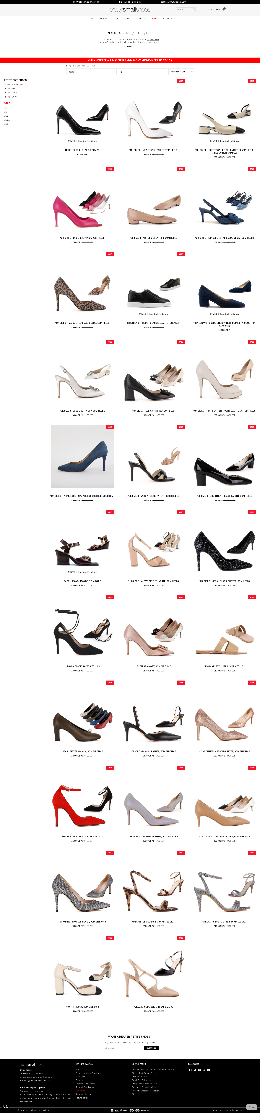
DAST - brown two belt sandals (82, 581)
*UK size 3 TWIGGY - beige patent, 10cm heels (153, 496)
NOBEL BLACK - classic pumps (82, 150)
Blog (134, 1094)
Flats (142, 18)
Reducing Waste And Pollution (145, 1091)
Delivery (79, 1080)
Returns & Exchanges (85, 1084)
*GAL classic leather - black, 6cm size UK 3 (224, 836)
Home (91, 18)
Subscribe (151, 1048)
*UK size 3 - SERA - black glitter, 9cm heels (224, 581)
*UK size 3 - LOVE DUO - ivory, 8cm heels (82, 411)
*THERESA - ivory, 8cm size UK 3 (153, 666)
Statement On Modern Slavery (145, 1087)
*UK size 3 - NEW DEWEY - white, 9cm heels (153, 150)
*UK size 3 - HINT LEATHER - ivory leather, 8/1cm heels (224, 411)
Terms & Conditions (85, 1087)
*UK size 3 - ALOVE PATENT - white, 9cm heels (153, 581)
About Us (80, 1070)
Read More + (130, 46)
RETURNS (167, 18)
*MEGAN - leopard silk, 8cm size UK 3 (153, 921)
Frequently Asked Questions (88, 1073)
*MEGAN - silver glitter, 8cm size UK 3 (224, 921)
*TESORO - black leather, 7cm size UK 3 (153, 751)
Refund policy (82, 1098)
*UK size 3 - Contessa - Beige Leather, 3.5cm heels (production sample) (224, 151)
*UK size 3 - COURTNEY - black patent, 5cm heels (224, 496)
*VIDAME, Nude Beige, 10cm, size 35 (153, 1007)
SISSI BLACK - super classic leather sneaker (153, 323)
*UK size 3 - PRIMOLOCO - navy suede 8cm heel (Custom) (82, 496)
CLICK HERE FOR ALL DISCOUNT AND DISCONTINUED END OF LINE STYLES (130, 60)
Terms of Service (83, 1094)
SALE (7, 103)
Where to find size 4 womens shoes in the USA (153, 1070)
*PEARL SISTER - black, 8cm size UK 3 (82, 751)
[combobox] (186, 9)
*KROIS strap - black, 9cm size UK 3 (82, 836)
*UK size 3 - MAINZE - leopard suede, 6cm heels (82, 323)
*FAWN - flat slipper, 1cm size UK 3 (224, 666)
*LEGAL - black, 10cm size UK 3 (82, 666)
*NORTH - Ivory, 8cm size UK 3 (82, 1007)
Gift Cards (80, 1091)
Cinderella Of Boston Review (144, 1073)
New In (103, 18)
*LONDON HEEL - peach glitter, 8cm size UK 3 (224, 751)
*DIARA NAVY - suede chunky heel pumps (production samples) (225, 324)
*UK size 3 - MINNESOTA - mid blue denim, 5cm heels (224, 238)
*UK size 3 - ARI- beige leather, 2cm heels (153, 238)
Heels (116, 18)
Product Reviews (139, 1077)
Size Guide (80, 1077)
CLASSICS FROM (13, 84)
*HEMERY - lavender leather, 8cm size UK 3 (153, 836)
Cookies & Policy (236, 1110)
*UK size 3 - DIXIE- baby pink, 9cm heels (82, 238)
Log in (209, 10)
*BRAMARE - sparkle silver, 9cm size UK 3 (82, 921)
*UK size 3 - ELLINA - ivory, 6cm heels (153, 411)
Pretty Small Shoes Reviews (144, 1084)
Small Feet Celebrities (141, 1080)
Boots (129, 18)
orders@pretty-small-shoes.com (36, 1080)
